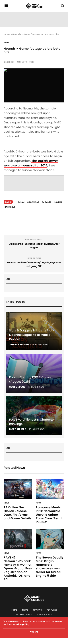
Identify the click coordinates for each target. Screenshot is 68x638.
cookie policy (21, 624)
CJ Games (46, 202)
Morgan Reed (17, 429)
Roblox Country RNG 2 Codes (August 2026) (30, 379)
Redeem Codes (24, 614)
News (6, 43)
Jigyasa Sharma (19, 344)
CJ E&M (21, 202)
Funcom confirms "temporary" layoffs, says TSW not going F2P (34, 264)
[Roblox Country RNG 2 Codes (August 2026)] (34, 373)
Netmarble (9, 207)
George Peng (17, 386)
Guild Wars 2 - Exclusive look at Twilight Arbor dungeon (34, 245)
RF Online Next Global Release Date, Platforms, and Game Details (18, 512)
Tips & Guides (44, 614)
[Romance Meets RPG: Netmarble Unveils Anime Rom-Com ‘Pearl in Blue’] (50, 489)
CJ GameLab (33, 202)
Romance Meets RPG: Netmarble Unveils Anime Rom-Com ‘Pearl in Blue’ (49, 514)
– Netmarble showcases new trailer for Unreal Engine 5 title (50, 566)
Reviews (37, 609)
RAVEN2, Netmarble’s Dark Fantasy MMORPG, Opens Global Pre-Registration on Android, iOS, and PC (18, 568)
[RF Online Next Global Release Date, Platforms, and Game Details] (18, 489)
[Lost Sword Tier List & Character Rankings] (34, 415)
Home (7, 34)
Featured (52, 609)
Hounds (58, 202)
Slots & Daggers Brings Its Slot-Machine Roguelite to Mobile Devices (31, 334)
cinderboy (9, 62)
